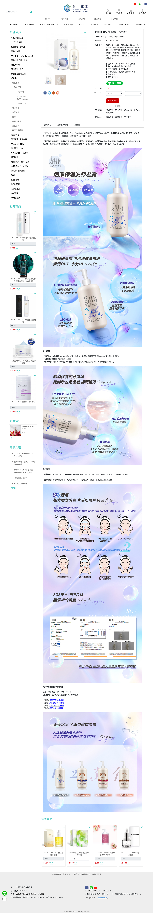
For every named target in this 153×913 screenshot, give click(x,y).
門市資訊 (64, 19)
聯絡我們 (114, 19)
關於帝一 (48, 19)
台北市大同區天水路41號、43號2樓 (30, 894)
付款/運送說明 (62, 125)
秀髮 (14, 117)
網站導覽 (85, 874)
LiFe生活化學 (96, 874)
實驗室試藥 (29, 24)
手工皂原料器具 (17, 144)
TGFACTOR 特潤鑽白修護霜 (23, 402)
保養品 (81, 24)
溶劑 (13, 175)
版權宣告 (66, 874)
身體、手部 (16, 121)
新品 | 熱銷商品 (17, 38)
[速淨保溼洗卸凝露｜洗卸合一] (66, 53)
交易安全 (75, 874)
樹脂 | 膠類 (15, 184)
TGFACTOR (21, 103)
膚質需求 (15, 112)
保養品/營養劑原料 (18, 74)
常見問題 (97, 19)
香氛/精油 (94, 24)
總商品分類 (15, 198)
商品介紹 (47, 125)
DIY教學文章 (140, 24)
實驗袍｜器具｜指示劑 (49, 24)
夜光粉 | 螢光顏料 (18, 171)
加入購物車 (112, 100)
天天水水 (21, 92)
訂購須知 (81, 19)
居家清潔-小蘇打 (20, 478)
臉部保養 (15, 108)
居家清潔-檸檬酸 (20, 484)
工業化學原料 (13, 24)
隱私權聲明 (56, 874)
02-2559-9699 (93, 891)
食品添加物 (68, 24)
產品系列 (15, 126)
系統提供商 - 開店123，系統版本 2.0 (76, 912)
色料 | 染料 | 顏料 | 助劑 (20, 162)
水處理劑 (14, 193)
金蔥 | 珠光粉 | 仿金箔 (19, 166)
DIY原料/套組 (123, 24)
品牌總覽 (17, 87)
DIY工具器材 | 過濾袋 (19, 153)
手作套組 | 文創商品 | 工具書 (22, 56)
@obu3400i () (98, 898)
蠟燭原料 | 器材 (17, 148)
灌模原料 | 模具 (17, 69)
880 (23, 433)
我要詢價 (76, 125)
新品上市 (15, 83)
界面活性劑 (15, 157)
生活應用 (108, 24)
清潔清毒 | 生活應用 (19, 139)
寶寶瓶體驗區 (17, 130)
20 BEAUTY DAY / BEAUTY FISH (24, 97)
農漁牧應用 (15, 189)
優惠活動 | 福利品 (18, 47)
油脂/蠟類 (15, 180)
